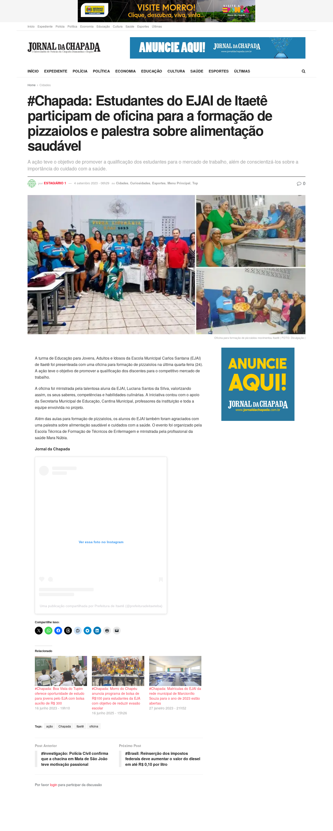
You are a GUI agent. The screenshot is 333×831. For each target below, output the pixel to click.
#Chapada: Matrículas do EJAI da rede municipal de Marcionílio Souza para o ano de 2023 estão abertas (175, 696)
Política (72, 26)
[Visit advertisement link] (166, 11)
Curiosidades (140, 183)
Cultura (118, 26)
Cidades (45, 85)
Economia (87, 26)
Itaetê (80, 726)
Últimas (157, 26)
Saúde (130, 26)
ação (49, 726)
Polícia (60, 26)
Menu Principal (178, 183)
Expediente (45, 26)
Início (31, 26)
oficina (93, 726)
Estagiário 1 (55, 183)
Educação (103, 26)
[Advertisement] (263, 625)
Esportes (143, 26)
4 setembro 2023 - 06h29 (91, 183)
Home (32, 85)
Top (195, 183)
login (53, 784)
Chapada (65, 726)
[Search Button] (303, 71)
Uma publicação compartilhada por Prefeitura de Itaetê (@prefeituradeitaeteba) (101, 606)
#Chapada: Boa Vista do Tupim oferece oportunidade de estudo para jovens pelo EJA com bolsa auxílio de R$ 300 (59, 696)
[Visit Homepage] (64, 47)
